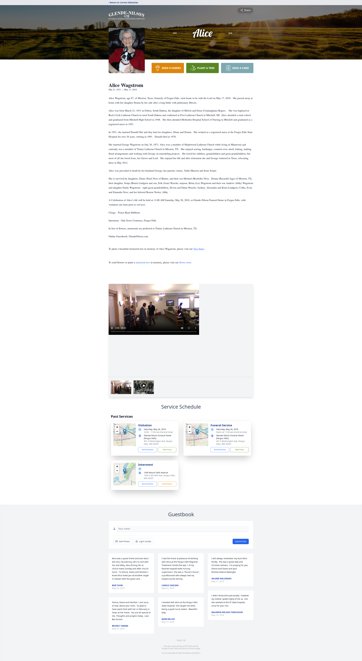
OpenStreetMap (184, 653)
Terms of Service (188, 648)
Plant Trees (167, 449)
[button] (124, 432)
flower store (185, 262)
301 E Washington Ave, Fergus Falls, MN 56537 (158, 442)
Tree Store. (199, 248)
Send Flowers (167, 484)
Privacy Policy (173, 648)
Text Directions (147, 449)
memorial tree (143, 262)
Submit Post (240, 541)
